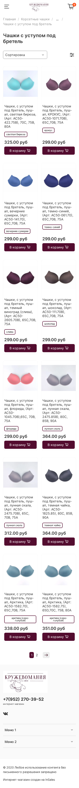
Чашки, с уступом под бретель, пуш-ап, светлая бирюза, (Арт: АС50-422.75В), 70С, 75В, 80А (20, 116)
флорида (11, 428)
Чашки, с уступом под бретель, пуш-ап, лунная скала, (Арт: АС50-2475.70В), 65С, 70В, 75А (19, 507)
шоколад (49, 323)
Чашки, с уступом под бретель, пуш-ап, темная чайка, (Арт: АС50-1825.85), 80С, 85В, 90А (57, 507)
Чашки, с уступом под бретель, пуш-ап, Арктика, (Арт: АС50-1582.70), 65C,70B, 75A (19, 602)
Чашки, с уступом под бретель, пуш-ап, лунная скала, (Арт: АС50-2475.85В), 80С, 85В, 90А (57, 410)
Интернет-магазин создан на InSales (29, 779)
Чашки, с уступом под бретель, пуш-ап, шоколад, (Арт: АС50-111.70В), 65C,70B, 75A (57, 308)
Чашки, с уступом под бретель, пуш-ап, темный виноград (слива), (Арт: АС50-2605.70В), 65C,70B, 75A (20, 312)
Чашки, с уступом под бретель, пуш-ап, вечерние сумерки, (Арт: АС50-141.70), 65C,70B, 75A (19, 213)
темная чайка (52, 525)
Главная (9, 19)
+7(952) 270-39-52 (23, 699)
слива (9, 331)
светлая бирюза (15, 134)
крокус (48, 130)
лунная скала (52, 428)
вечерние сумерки (17, 231)
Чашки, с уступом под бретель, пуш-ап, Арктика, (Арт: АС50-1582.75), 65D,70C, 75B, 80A (57, 602)
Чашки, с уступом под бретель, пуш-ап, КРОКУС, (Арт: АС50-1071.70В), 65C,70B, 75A (57, 114)
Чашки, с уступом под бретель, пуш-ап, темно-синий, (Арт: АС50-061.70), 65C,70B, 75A (57, 211)
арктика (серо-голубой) (20, 619)
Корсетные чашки (35, 19)
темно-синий (52, 227)
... (57, 19)
